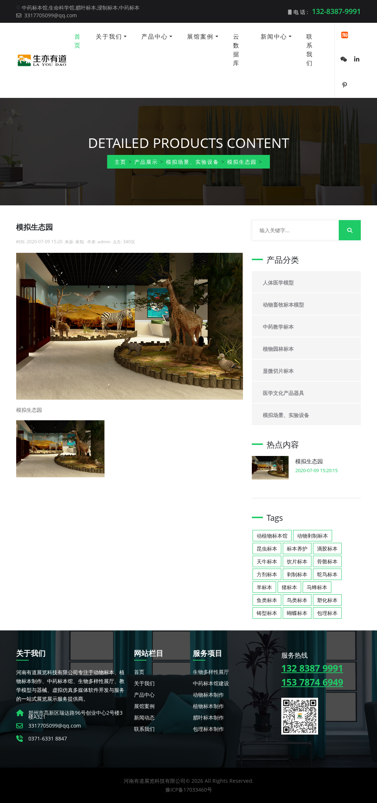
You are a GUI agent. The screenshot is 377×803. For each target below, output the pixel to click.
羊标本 (264, 587)
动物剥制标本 (312, 535)
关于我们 (109, 36)
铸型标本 (267, 612)
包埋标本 (327, 612)
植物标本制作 (208, 706)
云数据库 (236, 49)
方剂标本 (267, 574)
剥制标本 (297, 574)
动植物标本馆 (272, 535)
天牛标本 (267, 561)
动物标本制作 (208, 694)
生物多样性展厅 (211, 671)
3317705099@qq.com (50, 15)
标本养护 (297, 548)
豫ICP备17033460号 (188, 789)
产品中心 (154, 36)
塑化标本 (327, 600)
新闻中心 (274, 36)
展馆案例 (200, 36)
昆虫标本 (267, 548)
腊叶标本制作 (208, 717)
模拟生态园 (242, 161)
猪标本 (289, 587)
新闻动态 (144, 717)
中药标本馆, (35, 7)
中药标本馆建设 (211, 683)
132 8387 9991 (312, 668)
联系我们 (309, 49)
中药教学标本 (278, 326)
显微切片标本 (278, 370)
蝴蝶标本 (297, 612)
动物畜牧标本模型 (283, 304)
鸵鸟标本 (327, 574)
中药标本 (129, 7)
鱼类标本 (267, 600)
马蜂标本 (317, 587)
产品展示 (146, 161)
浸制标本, (108, 7)
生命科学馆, (62, 7)
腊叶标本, (86, 7)
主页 (120, 161)
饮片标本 (297, 561)
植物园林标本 (278, 348)
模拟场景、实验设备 (192, 161)
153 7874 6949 (312, 682)
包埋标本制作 (208, 728)
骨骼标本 (327, 561)
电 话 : (326, 11)
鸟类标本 (297, 600)
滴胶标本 (327, 548)
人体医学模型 (278, 282)
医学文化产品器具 (283, 392)
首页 (77, 40)
